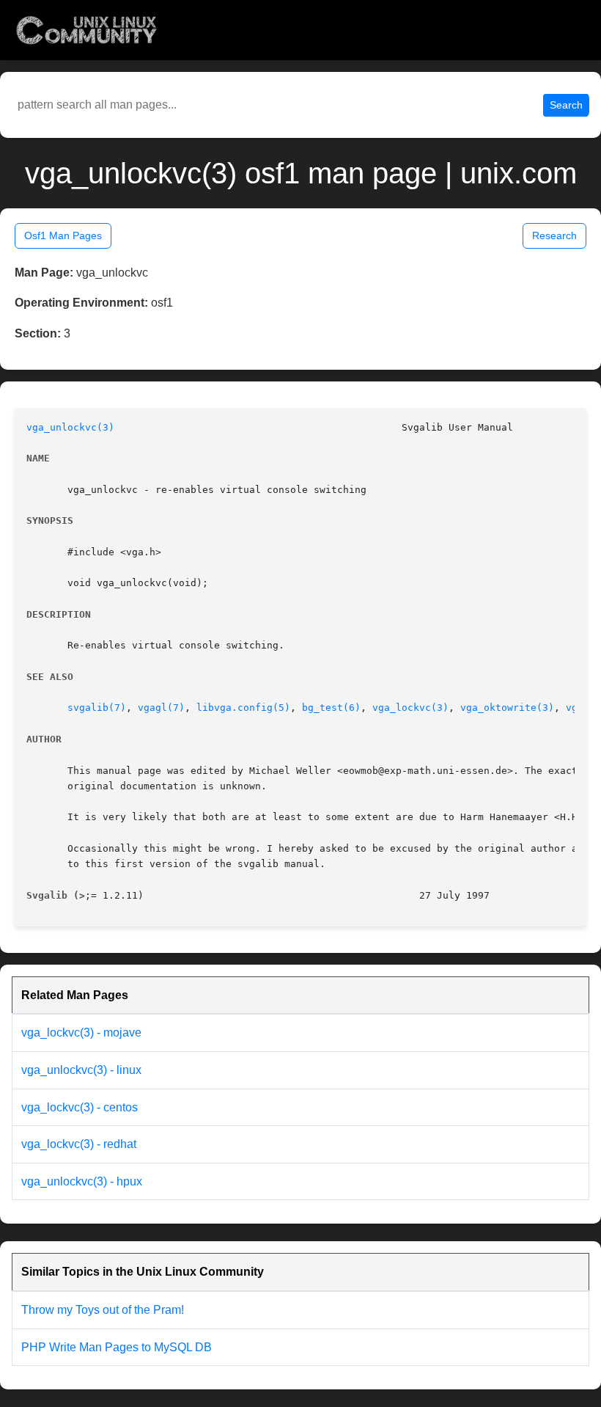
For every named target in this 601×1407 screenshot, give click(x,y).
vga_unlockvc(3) (70, 427)
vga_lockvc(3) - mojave (81, 1032)
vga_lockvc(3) (410, 707)
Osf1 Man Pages (63, 235)
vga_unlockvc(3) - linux (81, 1070)
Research (554, 235)
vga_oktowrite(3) (507, 707)
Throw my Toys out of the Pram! (102, 1310)
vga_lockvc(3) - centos (79, 1107)
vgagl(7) (161, 707)
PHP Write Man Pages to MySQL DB (116, 1347)
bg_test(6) (331, 707)
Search (566, 105)
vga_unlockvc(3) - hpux (81, 1181)
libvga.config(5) (243, 707)
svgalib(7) (96, 707)
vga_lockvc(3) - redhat (78, 1144)
